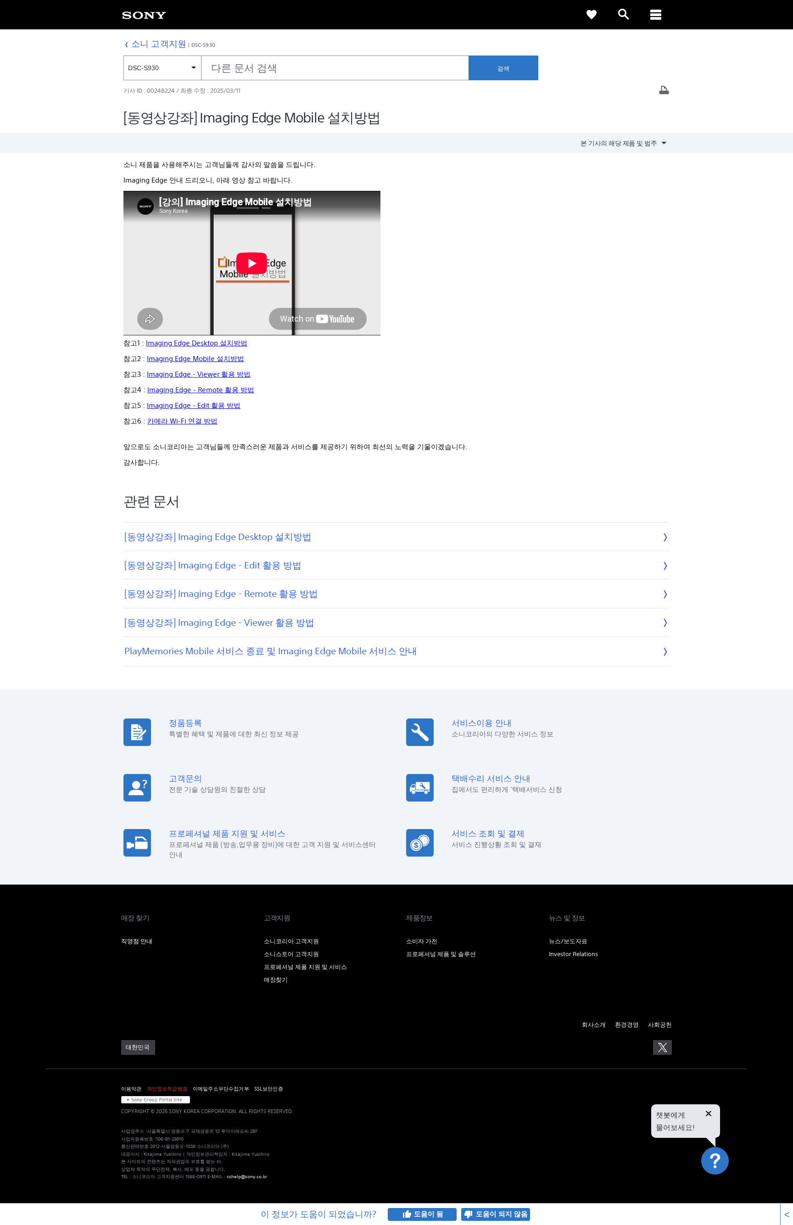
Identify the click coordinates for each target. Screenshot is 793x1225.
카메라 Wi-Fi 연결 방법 (182, 421)
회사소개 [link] (594, 1025)
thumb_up (406, 1214)
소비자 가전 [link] (421, 941)
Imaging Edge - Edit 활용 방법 (193, 405)
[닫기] (708, 1114)
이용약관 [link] (131, 1088)
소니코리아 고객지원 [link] (291, 941)
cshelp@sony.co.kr (247, 1176)
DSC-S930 (203, 44)
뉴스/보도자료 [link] (568, 941)
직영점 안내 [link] (136, 941)
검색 (503, 68)
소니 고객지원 (158, 43)
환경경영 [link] (627, 1025)
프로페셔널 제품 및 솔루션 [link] (441, 954)
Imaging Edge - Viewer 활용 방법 (199, 374)
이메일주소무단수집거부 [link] (221, 1088)
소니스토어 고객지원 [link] (291, 954)
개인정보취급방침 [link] (167, 1088)
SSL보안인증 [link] (268, 1088)
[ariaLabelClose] (656, 14)
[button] (725, 1185)
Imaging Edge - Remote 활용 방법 (200, 389)
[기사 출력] (664, 91)
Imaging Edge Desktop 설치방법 (196, 343)
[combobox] (296, 68)
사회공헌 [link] (660, 1025)
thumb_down (468, 1214)
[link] (144, 14)
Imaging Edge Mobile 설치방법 (195, 358)
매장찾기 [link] (276, 980)
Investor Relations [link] (573, 954)
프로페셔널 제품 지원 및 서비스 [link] (305, 967)
